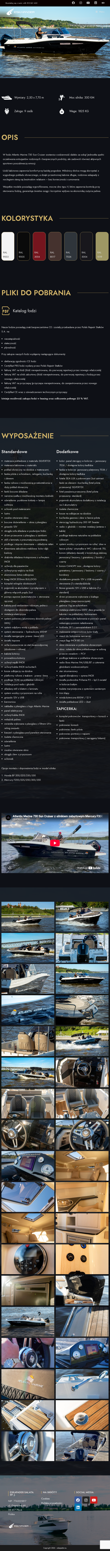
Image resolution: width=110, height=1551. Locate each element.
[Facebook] (73, 3)
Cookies (45, 1498)
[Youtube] (88, 3)
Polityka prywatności (51, 1503)
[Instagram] (81, 3)
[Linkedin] (96, 3)
